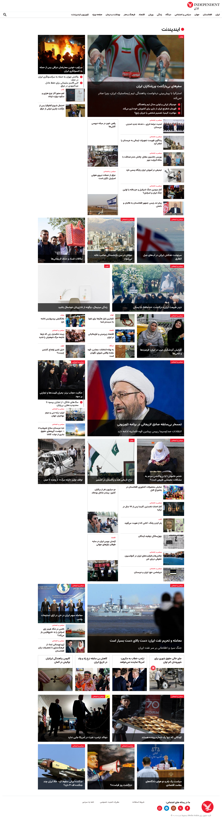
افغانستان (207, 14)
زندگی (159, 14)
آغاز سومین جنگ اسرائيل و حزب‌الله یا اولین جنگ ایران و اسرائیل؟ (142, 191)
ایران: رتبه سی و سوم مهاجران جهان (54, 414)
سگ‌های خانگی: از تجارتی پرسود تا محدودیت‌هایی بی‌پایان (62, 404)
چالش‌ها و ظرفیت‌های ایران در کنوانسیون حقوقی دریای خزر (143, 557)
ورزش (150, 14)
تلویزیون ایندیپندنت (80, 14)
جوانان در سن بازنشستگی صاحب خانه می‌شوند (113, 257)
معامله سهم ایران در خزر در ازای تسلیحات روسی (62, 617)
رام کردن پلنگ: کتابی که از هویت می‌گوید (143, 523)
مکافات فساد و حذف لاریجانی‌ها (67, 259)
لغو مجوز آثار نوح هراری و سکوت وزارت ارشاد (53, 95)
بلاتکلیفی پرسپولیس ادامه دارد (52, 320)
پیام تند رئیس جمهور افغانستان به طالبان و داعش (142, 204)
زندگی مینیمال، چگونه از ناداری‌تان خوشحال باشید (82, 307)
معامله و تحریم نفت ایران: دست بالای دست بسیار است (146, 640)
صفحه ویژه (97, 14)
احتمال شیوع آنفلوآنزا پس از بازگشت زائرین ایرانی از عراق (51, 107)
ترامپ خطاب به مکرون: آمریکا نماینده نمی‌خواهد (132, 660)
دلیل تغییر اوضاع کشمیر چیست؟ (53, 351)
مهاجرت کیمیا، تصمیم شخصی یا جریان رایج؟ (155, 113)
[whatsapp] (159, 808)
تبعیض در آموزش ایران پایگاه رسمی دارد (144, 170)
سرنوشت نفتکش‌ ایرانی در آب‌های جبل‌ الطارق (162, 257)
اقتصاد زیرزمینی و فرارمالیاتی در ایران (101, 335)
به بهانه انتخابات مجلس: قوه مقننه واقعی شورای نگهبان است (101, 353)
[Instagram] (173, 808)
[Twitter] (180, 808)
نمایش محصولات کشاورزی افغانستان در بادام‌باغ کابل (144, 488)
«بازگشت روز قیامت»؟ (121, 785)
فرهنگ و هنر (129, 14)
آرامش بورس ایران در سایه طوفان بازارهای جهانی (104, 543)
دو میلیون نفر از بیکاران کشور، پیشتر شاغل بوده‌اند (104, 491)
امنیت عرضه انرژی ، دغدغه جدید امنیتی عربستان (144, 125)
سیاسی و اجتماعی (183, 14)
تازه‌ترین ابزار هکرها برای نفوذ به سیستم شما (101, 320)
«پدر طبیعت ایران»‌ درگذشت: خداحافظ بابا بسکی (157, 307)
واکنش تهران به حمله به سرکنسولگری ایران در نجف (58, 78)
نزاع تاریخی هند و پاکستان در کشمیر (114, 480)
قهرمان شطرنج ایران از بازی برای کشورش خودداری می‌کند (149, 108)
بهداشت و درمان (113, 14)
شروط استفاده (138, 802)
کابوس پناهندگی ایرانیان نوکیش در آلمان (58, 660)
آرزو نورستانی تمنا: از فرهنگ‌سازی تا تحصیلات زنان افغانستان (51, 648)
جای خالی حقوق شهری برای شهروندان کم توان (168, 660)
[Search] (5, 15)
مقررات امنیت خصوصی (109, 802)
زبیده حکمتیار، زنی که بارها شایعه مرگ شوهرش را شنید (51, 335)
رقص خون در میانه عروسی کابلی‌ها (104, 125)
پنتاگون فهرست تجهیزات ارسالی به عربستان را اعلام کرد (141, 142)
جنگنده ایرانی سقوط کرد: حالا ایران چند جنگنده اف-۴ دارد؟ (63, 783)
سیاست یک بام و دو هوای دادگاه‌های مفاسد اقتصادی (164, 783)
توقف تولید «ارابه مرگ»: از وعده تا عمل (63, 480)
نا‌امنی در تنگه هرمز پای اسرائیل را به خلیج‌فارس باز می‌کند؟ (52, 632)
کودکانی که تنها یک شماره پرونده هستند (162, 737)
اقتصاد (142, 14)
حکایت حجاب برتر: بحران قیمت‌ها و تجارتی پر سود (61, 395)
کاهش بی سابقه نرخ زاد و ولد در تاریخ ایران (92, 660)
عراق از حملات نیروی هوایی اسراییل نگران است (103, 176)
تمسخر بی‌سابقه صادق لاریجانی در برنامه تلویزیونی (149, 424)
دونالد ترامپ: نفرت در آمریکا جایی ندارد (87, 737)
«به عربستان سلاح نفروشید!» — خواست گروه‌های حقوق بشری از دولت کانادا (51, 431)
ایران (218, 14)
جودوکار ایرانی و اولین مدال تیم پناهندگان (156, 104)
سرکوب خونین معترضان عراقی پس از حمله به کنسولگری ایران (61, 69)
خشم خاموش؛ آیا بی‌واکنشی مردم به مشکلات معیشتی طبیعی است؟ (163, 478)
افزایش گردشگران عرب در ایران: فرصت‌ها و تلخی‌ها (161, 351)
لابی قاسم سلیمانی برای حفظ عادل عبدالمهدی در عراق (61, 84)
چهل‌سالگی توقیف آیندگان (150, 536)
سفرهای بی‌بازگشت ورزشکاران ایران (159, 86)
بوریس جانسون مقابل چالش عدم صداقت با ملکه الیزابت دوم (142, 158)
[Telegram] (166, 808)
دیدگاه (168, 14)
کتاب (62, 89)
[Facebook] (187, 808)
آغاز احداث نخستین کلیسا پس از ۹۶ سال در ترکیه (142, 508)
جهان (197, 14)
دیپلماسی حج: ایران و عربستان (148, 572)
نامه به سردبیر (88, 802)
